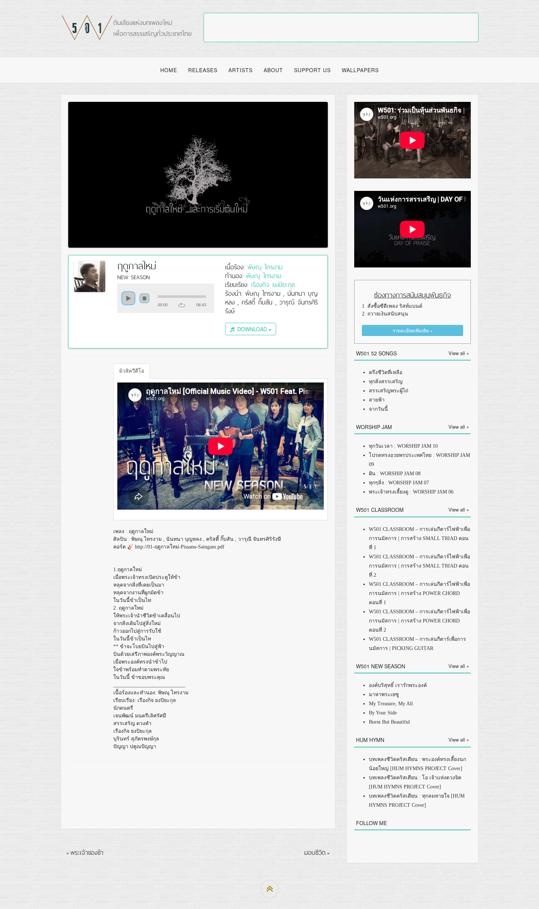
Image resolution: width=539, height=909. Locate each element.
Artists (240, 70)
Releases (202, 70)
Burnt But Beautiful (389, 722)
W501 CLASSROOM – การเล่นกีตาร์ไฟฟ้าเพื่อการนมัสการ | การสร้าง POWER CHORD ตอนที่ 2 (419, 621)
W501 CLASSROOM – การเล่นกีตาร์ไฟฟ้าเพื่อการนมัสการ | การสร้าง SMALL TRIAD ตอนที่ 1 (419, 538)
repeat (181, 305)
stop (144, 298)
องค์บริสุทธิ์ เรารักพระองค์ (398, 685)
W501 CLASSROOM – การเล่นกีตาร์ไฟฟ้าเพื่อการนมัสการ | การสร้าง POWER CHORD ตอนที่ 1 (419, 593)
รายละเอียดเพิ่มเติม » (413, 330)
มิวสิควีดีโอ (131, 371)
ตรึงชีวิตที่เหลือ (385, 372)
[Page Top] (269, 889)
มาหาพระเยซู (384, 694)
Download (251, 329)
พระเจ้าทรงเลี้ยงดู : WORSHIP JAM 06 (411, 492)
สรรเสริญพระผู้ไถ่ (388, 390)
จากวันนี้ (378, 409)
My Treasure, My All (391, 703)
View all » (458, 353)
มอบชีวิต (315, 852)
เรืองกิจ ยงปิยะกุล (273, 284)
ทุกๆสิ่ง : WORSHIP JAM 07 (399, 482)
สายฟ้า (377, 400)
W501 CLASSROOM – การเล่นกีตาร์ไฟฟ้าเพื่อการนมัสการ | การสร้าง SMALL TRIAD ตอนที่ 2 (419, 566)
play (128, 298)
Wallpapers (360, 70)
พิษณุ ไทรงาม (265, 267)
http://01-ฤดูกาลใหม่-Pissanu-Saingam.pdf (179, 547)
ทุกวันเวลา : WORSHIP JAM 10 (403, 446)
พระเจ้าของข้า (86, 852)
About (273, 70)
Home (168, 70)
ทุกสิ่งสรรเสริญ (386, 381)
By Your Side (383, 713)
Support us (312, 70)
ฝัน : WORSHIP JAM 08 (395, 473)
